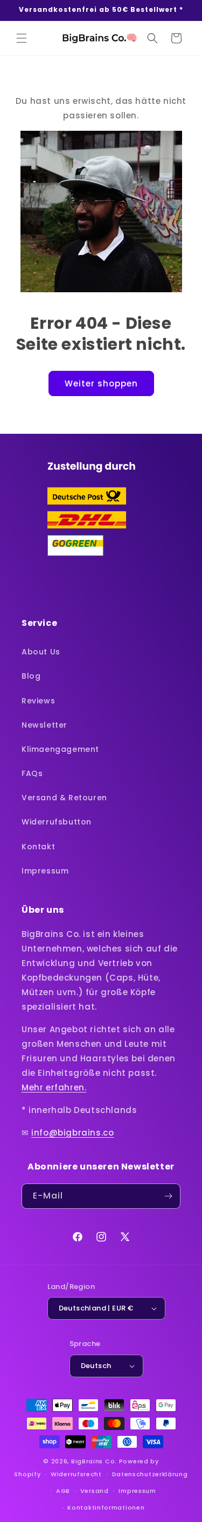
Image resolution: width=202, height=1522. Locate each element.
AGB (63, 1490)
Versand (94, 1490)
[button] (21, 38)
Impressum (45, 870)
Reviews (38, 700)
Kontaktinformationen (105, 1507)
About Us (41, 651)
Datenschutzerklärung (150, 1474)
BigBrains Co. (94, 1461)
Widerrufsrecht (76, 1474)
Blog (31, 676)
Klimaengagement (60, 749)
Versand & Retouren (64, 797)
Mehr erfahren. (54, 1087)
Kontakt (38, 846)
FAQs (32, 773)
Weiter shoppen (101, 383)
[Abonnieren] (168, 1196)
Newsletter (44, 725)
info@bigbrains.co (72, 1132)
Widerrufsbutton (57, 821)
